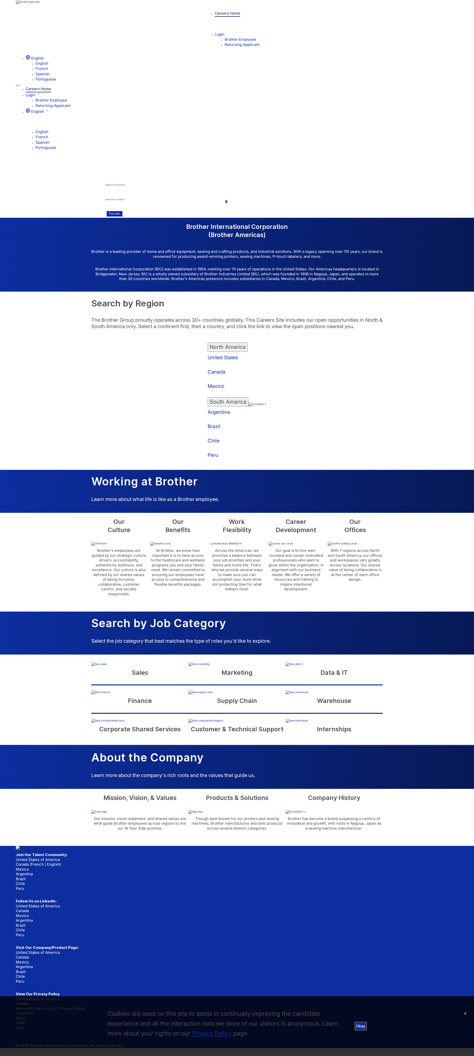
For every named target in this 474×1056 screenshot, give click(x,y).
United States (223, 357)
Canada (216, 372)
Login (219, 34)
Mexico (216, 386)
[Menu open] (18, 85)
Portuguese (46, 79)
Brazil (214, 426)
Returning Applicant (242, 44)
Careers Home (227, 13)
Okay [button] (360, 1026)
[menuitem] (247, 63)
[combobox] (168, 187)
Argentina (219, 412)
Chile (213, 441)
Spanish (43, 74)
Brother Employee (240, 39)
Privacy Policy (212, 1033)
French (42, 68)
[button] (242, 95)
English (42, 63)
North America (228, 347)
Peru (213, 455)
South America (228, 401)
